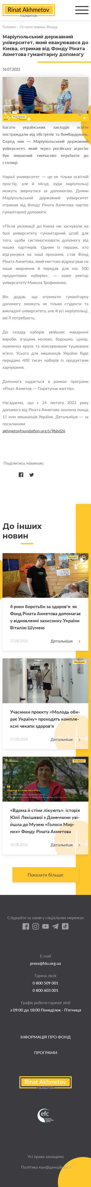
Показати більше (45, 875)
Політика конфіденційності (46, 1167)
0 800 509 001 (45, 982)
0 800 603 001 (45, 990)
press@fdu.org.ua (45, 963)
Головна (9, 27)
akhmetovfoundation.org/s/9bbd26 (34, 430)
